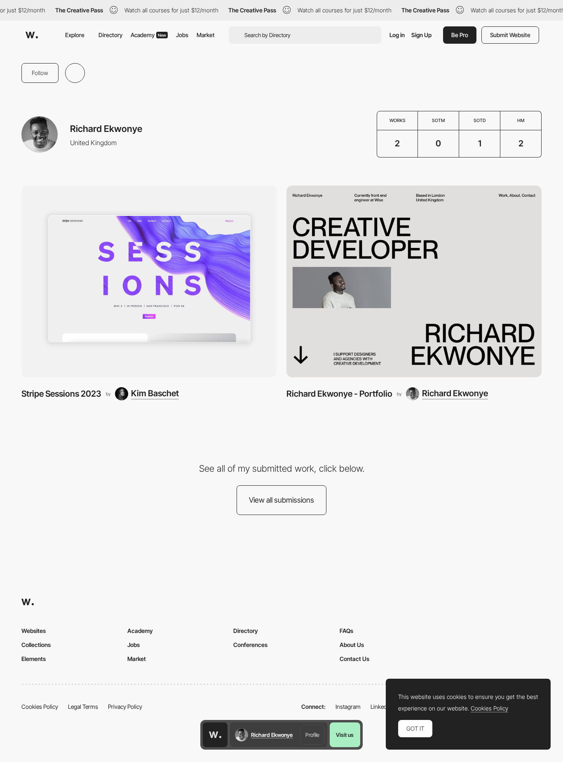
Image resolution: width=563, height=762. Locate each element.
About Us (352, 644)
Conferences (250, 644)
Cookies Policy (39, 706)
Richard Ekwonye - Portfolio (339, 393)
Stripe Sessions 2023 (61, 393)
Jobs (182, 34)
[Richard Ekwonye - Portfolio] (414, 281)
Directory (110, 34)
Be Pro (459, 34)
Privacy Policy (125, 706)
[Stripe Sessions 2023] (149, 281)
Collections (36, 644)
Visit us (345, 734)
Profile (312, 734)
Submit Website (510, 34)
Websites (33, 630)
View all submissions (281, 500)
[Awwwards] (32, 35)
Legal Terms (83, 706)
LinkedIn (381, 706)
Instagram (348, 706)
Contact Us (354, 658)
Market (206, 34)
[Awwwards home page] (215, 734)
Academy (148, 34)
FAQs (346, 630)
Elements (33, 658)
